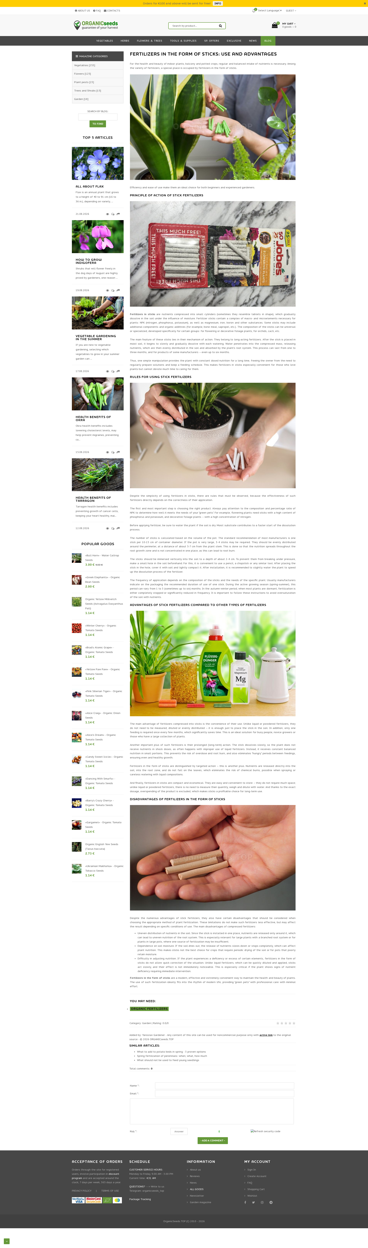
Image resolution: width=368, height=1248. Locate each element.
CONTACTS (113, 10)
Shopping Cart (256, 1189)
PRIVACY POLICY (81, 1190)
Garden (146, 1023)
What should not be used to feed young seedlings (168, 1060)
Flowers (79, 73)
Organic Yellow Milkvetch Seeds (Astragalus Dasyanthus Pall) (104, 604)
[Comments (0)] (112, 214)
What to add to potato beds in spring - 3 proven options (171, 1051)
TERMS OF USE (110, 1190)
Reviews (195, 1176)
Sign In (251, 1169)
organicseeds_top (153, 1190)
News (193, 1182)
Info (217, 3)
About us (195, 1169)
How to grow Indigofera (89, 261)
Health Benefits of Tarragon (93, 499)
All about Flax (90, 186)
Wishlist (252, 1195)
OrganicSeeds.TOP (174, 1221)
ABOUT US (83, 10)
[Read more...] (107, 214)
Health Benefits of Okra (93, 418)
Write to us (157, 1186)
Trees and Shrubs (85, 90)
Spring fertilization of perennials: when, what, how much (172, 1056)
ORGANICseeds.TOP (162, 1039)
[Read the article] (98, 179)
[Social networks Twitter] (254, 1202)
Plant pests (81, 82)
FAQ (98, 10)
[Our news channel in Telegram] (271, 1202)
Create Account (256, 1176)
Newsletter (197, 1195)
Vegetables (81, 65)
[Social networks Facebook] (245, 1202)
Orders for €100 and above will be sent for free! (177, 3)
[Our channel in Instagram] (263, 1202)
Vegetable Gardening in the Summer (96, 337)
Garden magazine (200, 1202)
